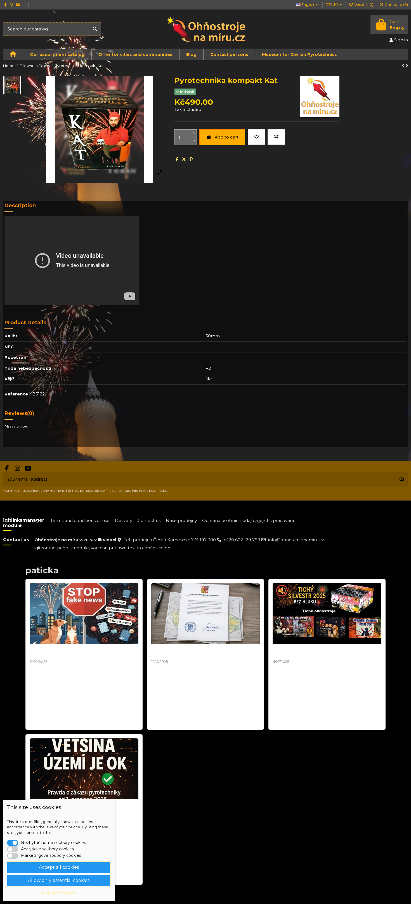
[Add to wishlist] (256, 137)
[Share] (177, 159)
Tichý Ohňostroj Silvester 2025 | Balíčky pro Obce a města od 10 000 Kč (321, 652)
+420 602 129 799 (241, 539)
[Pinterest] (191, 159)
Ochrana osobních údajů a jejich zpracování (248, 520)
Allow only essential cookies (58, 880)
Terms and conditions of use (80, 520)
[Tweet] (184, 159)
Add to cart (226, 137)
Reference (16, 394)
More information (59, 893)
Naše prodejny (181, 520)
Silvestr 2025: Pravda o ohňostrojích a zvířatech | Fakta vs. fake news (83, 652)
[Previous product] (403, 65)
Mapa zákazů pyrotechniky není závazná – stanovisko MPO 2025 (198, 652)
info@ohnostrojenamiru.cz (296, 539)
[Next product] (406, 65)
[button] (57, 54)
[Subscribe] (401, 479)
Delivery (123, 520)
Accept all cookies (59, 867)
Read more (42, 722)
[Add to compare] (276, 137)
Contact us (149, 520)
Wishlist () (363, 4)
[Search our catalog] (95, 29)
